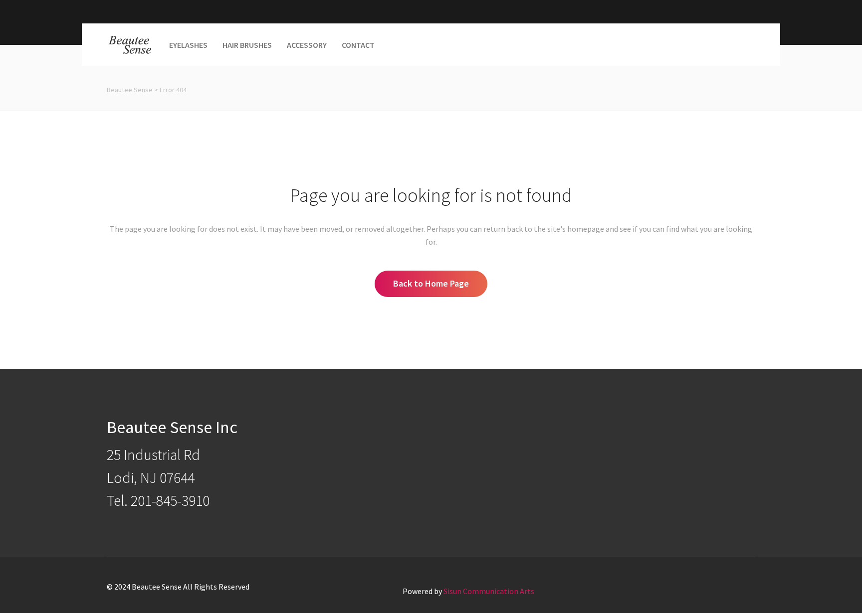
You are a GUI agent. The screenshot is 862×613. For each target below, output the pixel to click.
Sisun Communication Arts (488, 591)
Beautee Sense (130, 89)
